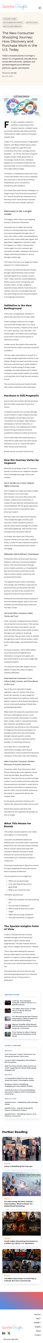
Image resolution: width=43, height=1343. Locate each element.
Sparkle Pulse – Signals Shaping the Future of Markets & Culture (19, 1109)
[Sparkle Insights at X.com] (9, 1333)
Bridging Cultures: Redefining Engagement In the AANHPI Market (18, 1085)
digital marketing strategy (13, 22)
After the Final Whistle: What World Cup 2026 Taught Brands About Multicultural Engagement (20, 1068)
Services (37, 1314)
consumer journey (10, 19)
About (38, 1331)
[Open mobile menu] (40, 8)
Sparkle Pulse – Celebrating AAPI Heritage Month (21, 1103)
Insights (38, 1327)
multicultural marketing (12, 26)
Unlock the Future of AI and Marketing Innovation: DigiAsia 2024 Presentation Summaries (20, 1092)
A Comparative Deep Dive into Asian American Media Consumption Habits (19, 1079)
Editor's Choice (31, 22)
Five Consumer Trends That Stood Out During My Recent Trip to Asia (20, 1055)
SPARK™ (37, 1323)
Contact (38, 1335)
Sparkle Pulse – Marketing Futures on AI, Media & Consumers (20, 1115)
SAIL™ (38, 1318)
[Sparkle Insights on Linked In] (3, 1333)
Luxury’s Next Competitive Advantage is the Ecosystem (20, 1061)
